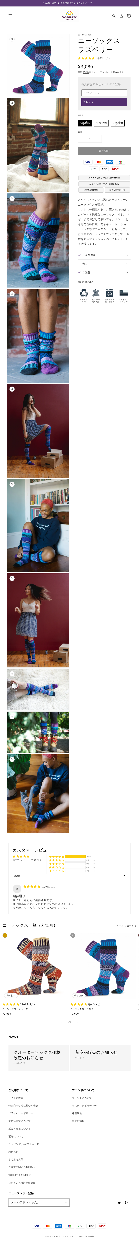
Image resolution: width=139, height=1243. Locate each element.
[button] (10, 16)
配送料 (86, 72)
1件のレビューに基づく (27, 860)
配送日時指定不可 (117, 190)
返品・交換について (19, 1128)
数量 (80, 132)
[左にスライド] (62, 1022)
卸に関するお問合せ (19, 1174)
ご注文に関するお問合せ (22, 1167)
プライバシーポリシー (20, 1113)
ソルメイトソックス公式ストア (64, 1236)
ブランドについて (82, 1097)
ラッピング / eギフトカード (23, 1144)
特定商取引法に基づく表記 (23, 1105)
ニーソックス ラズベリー (84, 1009)
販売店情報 (78, 1121)
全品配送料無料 (91, 190)
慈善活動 (77, 1113)
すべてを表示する (126, 925)
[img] (32, 886)
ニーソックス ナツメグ (15, 1009)
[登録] (66, 1202)
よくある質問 (15, 1159)
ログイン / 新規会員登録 (21, 1182)
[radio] (85, 123)
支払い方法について (19, 1121)
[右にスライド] (77, 1022)
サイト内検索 (15, 1097)
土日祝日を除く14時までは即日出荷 (104, 177)
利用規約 (13, 1151)
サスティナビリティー (84, 1105)
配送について (15, 1136)
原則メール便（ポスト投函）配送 (104, 184)
